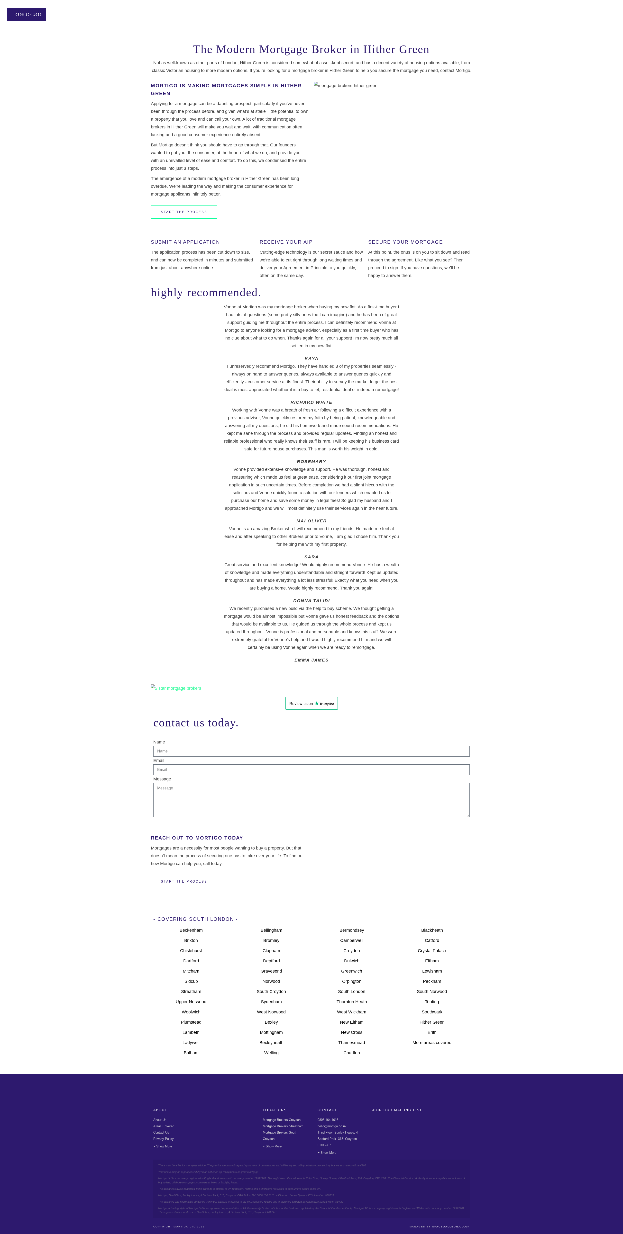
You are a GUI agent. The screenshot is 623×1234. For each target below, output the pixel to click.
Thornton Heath (352, 1001)
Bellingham (271, 930)
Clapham (271, 950)
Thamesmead (351, 1042)
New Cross (351, 1032)
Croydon (351, 950)
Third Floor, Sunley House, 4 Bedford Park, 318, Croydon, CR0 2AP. (338, 1139)
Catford (432, 940)
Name (159, 742)
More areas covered (431, 1042)
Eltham (432, 960)
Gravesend (271, 971)
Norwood (271, 981)
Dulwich (351, 960)
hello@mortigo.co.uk (332, 1126)
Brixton (191, 940)
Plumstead (191, 1022)
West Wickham (351, 1012)
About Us (159, 1120)
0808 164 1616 (29, 14)
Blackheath (432, 930)
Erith (432, 1032)
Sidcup (191, 981)
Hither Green (432, 1022)
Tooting (432, 1001)
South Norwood (432, 991)
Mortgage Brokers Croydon (282, 1120)
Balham (191, 1052)
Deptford (271, 960)
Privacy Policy (163, 1139)
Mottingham (271, 1032)
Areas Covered (163, 1126)
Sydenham (271, 1001)
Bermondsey (351, 930)
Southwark (432, 1012)
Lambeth (191, 1032)
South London (351, 991)
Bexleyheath (271, 1042)
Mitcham (191, 971)
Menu (604, 14)
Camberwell (351, 940)
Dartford (191, 960)
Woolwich (191, 1012)
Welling (271, 1052)
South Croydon (271, 991)
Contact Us (161, 1132)
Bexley (271, 1022)
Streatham (191, 991)
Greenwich (351, 971)
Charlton (351, 1052)
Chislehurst (191, 950)
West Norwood (271, 1012)
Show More (164, 1146)
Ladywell (191, 1042)
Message (162, 779)
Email (158, 760)
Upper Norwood (191, 1001)
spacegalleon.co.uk (451, 1226)
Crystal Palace (432, 950)
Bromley (271, 940)
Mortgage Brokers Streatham (283, 1126)
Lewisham (432, 971)
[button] (311, 668)
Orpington (351, 981)
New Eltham (352, 1022)
